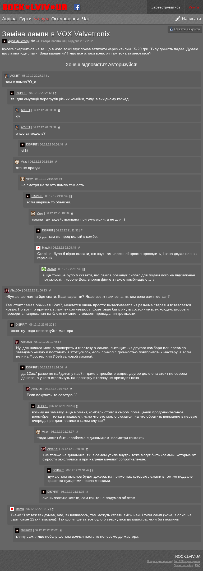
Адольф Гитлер (18, 41)
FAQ (197, 565)
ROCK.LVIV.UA (187, 556)
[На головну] (37, 7)
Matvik (46, 247)
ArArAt (51, 269)
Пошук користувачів (159, 561)
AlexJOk (15, 290)
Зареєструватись (165, 7)
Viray (24, 161)
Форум (41, 18)
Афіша (9, 18)
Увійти (193, 7)
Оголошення (65, 18)
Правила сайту (183, 565)
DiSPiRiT (21, 92)
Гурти (25, 18)
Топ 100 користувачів (187, 561)
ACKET (15, 75)
